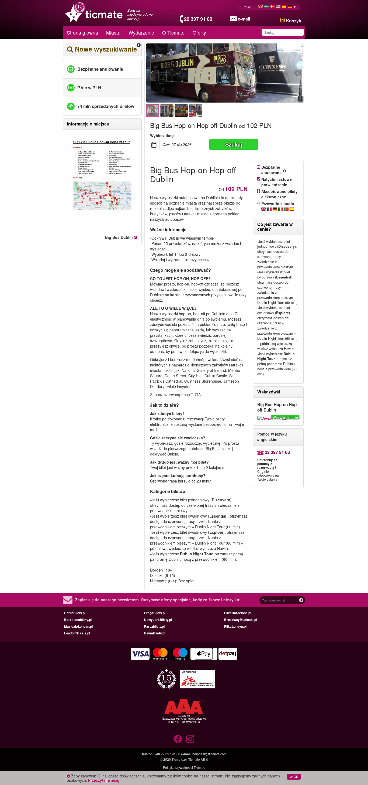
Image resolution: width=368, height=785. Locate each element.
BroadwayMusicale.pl (240, 619)
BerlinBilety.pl (74, 612)
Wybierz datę (162, 135)
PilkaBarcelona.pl (237, 612)
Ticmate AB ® (198, 759)
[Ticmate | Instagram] (190, 739)
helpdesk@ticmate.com (209, 754)
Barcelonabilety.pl (78, 619)
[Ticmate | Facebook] (178, 739)
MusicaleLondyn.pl (78, 626)
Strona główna (82, 32)
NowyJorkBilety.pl (158, 619)
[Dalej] (268, 73)
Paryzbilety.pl (154, 626)
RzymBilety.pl (154, 633)
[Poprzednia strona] (181, 73)
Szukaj (233, 144)
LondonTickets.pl (77, 633)
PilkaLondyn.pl (235, 626)
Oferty (199, 32)
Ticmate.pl (179, 759)
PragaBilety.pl (154, 612)
